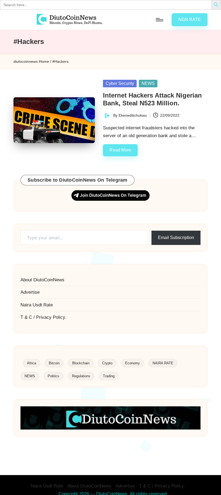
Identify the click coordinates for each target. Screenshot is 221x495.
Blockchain (80, 363)
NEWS (148, 83)
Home (44, 61)
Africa (31, 363)
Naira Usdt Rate (36, 304)
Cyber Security (120, 83)
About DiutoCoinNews (42, 279)
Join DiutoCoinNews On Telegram (113, 195)
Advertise (30, 292)
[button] (190, 19)
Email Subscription (176, 237)
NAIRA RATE (163, 363)
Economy (132, 363)
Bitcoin (54, 363)
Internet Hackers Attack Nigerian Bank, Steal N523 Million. (152, 99)
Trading (109, 376)
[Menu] (159, 20)
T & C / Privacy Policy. (43, 317)
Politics (53, 376)
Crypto (107, 363)
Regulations (81, 376)
